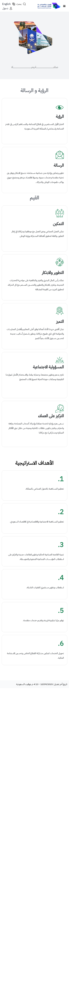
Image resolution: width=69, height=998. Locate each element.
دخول (5, 8)
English (6, 4)
